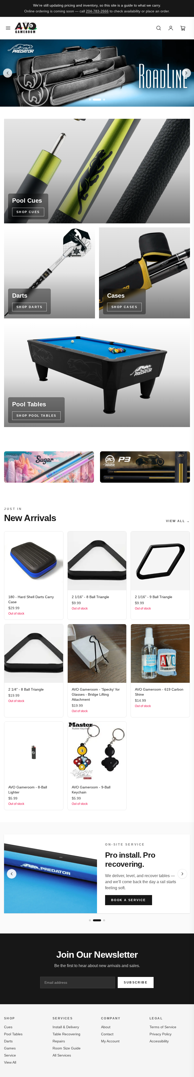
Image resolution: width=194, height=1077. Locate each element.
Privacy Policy (161, 1034)
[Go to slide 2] (94, 100)
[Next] (182, 873)
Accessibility (159, 1041)
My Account (110, 1041)
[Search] (159, 28)
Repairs (59, 1041)
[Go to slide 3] (101, 100)
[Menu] (8, 28)
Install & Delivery (66, 1027)
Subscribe (136, 982)
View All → (178, 521)
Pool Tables (13, 1034)
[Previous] (11, 873)
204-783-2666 (97, 11)
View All (10, 1062)
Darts (8, 1041)
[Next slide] (186, 73)
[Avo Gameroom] (25, 28)
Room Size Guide (67, 1048)
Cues (8, 1027)
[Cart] (183, 28)
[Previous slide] (7, 73)
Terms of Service (163, 1027)
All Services (62, 1055)
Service (10, 1055)
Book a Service (128, 900)
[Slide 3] (97, 73)
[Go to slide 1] (90, 100)
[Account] (171, 28)
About (105, 1027)
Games (10, 1048)
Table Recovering (66, 1034)
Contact (107, 1034)
